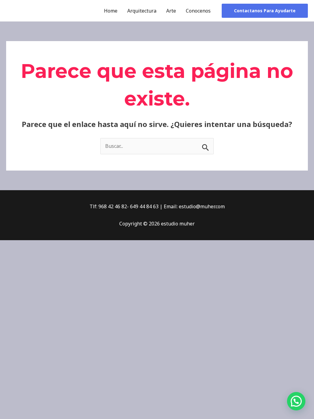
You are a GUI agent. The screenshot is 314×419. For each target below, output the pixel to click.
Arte (171, 10)
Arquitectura (141, 10)
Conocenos (198, 10)
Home (110, 10)
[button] (265, 11)
